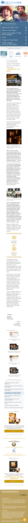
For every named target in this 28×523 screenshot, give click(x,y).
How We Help (4, 56)
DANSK (23, 499)
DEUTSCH (4, 501)
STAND (10, 515)
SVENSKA (15, 501)
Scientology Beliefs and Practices (13, 506)
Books (13, 507)
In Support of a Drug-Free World (18, 516)
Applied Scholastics (18, 56)
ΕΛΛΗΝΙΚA (13, 502)
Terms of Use (11, 521)
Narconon (3, 516)
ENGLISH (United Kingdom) (16, 499)
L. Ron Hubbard (4, 506)
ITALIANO (17, 502)
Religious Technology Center (7, 513)
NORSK (11, 501)
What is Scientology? (6, 512)
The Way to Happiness (11, 56)
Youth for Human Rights (15, 517)
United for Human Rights (6, 517)
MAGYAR (8, 501)
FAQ (10, 507)
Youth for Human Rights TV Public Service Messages (11, 34)
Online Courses (17, 507)
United (4, 37)
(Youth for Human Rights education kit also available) (14, 485)
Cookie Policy (6, 521)
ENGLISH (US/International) (6, 499)
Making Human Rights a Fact (10, 28)
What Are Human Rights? (9, 30)
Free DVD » (14, 431)
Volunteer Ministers (6, 507)
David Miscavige (21, 512)
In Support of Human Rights (10, 40)
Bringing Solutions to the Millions (12, 405)
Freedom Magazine (5, 515)
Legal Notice (17, 521)
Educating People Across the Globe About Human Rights (13, 386)
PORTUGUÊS (22, 502)
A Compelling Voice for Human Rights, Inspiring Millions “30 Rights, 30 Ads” (13, 393)
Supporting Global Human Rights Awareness (12, 383)
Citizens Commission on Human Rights (12, 518)
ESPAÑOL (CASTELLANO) (6, 502)
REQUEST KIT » (14, 481)
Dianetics (9, 511)
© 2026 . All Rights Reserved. (12, 520)
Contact (4, 508)
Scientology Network (15, 511)
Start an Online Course (16, 513)
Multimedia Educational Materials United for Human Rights (14, 390)
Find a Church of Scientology (10, 508)
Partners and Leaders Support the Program (14, 407)
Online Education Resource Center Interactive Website (12, 399)
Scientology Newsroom (14, 512)
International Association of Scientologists (16, 514)
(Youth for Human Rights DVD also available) (14, 434)
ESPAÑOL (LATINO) (21, 501)
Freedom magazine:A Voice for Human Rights (9, 43)
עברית (8, 500)
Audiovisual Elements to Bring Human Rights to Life (13, 396)
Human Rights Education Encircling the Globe (13, 403)
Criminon (22, 515)
